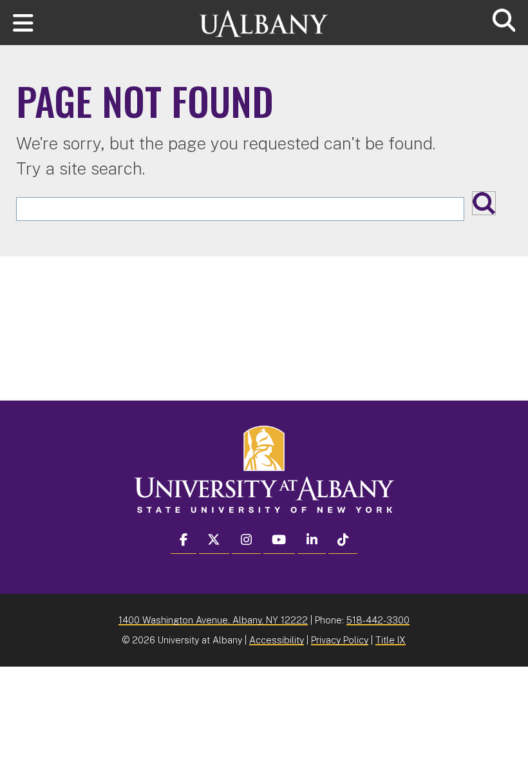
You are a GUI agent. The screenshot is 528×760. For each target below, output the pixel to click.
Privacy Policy (339, 639)
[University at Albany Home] (264, 17)
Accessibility (276, 639)
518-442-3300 (378, 619)
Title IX (390, 639)
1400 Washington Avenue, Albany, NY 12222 (213, 619)
